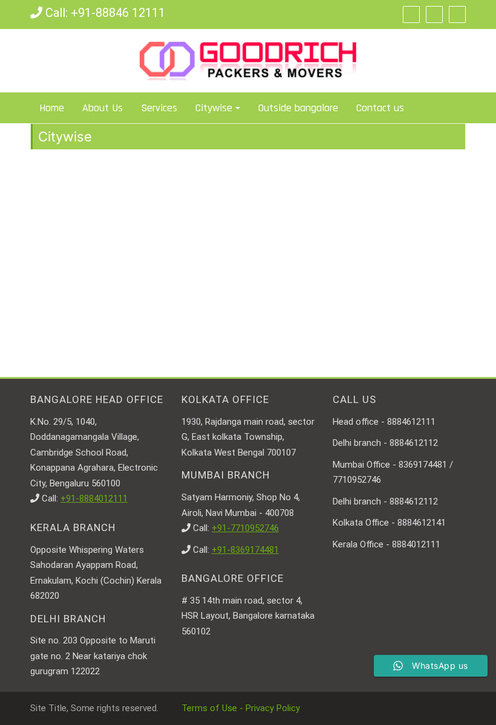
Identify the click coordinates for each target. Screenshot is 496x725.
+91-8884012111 (94, 498)
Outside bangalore (298, 108)
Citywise (213, 108)
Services (159, 108)
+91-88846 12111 (118, 12)
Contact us (380, 108)
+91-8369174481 (245, 549)
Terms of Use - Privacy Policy (240, 708)
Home (51, 108)
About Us (102, 108)
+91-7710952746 (245, 528)
